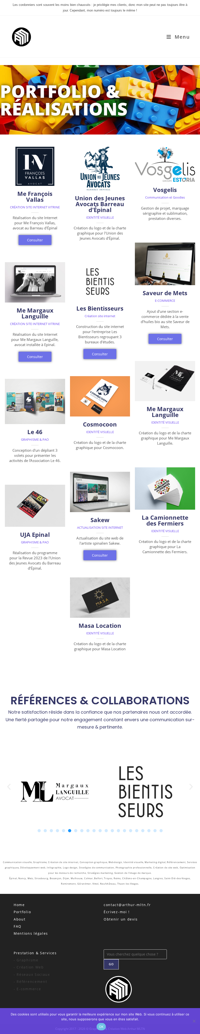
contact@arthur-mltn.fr (127, 904)
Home (19, 904)
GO (111, 964)
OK (101, 1027)
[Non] (193, 1021)
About (20, 919)
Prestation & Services (35, 953)
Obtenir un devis (121, 919)
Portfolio (22, 912)
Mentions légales (31, 933)
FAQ (17, 926)
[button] (9, 787)
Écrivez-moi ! (117, 912)
